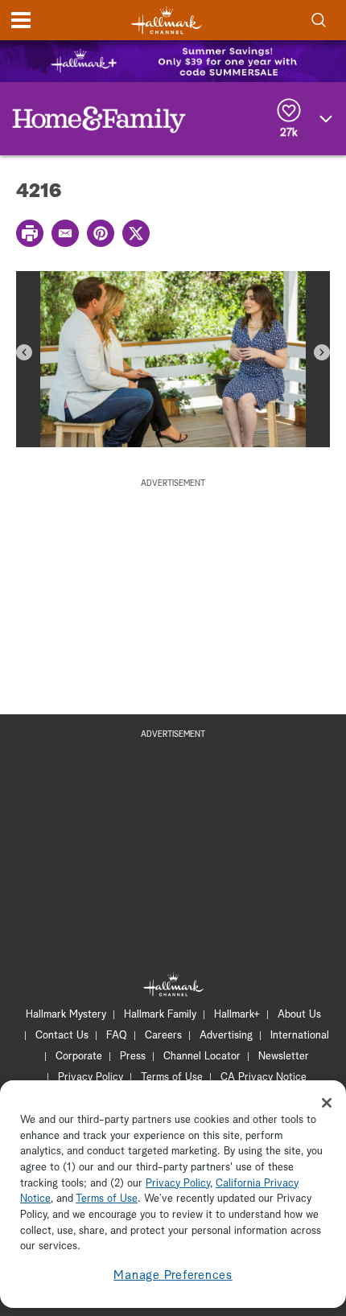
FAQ (116, 1035)
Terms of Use (172, 1077)
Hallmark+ (237, 1015)
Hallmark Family (160, 1015)
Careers (163, 1035)
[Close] (327, 1103)
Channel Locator (202, 1056)
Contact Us (62, 1035)
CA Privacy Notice (263, 1077)
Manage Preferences (173, 1275)
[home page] (166, 20)
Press (133, 1056)
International (299, 1035)
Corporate (79, 1056)
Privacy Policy (90, 1077)
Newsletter (283, 1056)
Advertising (226, 1035)
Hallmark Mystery (66, 1015)
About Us (299, 1015)
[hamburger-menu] (21, 20)
